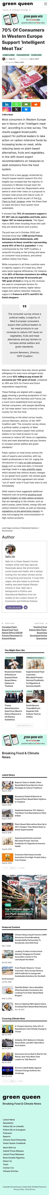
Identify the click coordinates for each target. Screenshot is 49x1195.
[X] (16, 109)
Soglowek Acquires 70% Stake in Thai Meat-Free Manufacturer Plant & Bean (30, 813)
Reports (6, 1136)
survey (25, 175)
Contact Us (8, 1168)
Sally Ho (10, 556)
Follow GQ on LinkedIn (13, 1126)
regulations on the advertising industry (21, 511)
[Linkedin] (6, 104)
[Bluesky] (26, 109)
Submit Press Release (13, 1151)
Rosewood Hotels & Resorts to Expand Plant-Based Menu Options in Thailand (30, 799)
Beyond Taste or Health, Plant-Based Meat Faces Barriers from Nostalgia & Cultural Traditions (29, 785)
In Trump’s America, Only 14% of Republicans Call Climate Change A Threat (30, 1029)
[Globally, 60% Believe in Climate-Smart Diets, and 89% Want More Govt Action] (7, 1043)
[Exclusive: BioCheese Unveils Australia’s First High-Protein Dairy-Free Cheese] (7, 857)
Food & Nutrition (23, 55)
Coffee (29, 691)
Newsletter (8, 1123)
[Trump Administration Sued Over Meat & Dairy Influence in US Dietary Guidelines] (14, 696)
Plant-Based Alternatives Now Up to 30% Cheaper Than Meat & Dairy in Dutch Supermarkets (31, 827)
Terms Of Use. (30, 1189)
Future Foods (36, 55)
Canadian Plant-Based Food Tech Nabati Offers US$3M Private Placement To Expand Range (12, 633)
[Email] (26, 104)
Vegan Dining (10, 658)
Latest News (9, 1119)
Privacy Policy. (19, 1189)
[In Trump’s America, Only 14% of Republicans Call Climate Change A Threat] (7, 1029)
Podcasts (7, 1133)
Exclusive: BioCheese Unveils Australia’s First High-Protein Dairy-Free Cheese (31, 857)
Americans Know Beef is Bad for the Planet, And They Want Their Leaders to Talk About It (31, 1056)
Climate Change (9, 55)
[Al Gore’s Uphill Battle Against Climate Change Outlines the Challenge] (7, 1071)
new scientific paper (32, 469)
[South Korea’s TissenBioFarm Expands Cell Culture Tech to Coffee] (35, 696)
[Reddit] (35, 104)
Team (5, 1164)
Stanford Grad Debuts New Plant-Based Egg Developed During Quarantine (38, 633)
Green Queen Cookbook (14, 1143)
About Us (7, 1161)
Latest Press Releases (13, 1154)
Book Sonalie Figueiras (14, 1157)
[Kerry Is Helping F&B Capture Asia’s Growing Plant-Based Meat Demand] (7, 1007)
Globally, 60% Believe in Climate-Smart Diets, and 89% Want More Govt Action (29, 1042)
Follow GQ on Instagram (14, 1130)
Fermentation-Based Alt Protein (36, 658)
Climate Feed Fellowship (14, 1140)
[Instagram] (6, 109)
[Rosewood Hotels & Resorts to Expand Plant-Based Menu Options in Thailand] (14, 663)
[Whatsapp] (16, 104)
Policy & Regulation (13, 691)
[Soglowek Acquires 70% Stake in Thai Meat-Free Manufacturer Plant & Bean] (7, 813)
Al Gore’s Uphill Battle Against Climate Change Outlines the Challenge (28, 1070)
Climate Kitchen (10, 1171)
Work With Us (9, 1147)
